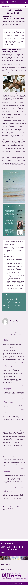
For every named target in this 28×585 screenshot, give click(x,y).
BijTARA (13, 1)
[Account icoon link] (25, 2)
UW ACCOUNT (5, 567)
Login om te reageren (20, 362)
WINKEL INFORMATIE (6, 569)
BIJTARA (4, 562)
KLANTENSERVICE (6, 564)
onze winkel (11, 251)
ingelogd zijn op (11, 508)
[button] (14, 562)
